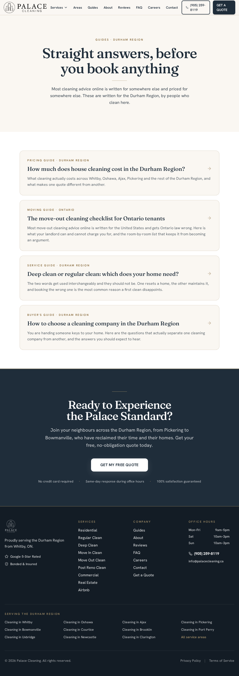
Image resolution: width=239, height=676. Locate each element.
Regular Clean (90, 537)
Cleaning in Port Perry (197, 629)
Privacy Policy (190, 660)
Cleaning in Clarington (138, 637)
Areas (77, 7)
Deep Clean (88, 545)
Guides (93, 7)
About (108, 7)
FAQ (139, 7)
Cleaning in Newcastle (79, 637)
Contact (172, 7)
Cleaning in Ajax (134, 622)
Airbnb (83, 590)
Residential (87, 530)
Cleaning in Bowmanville (23, 629)
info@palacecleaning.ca (206, 561)
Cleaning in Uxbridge (20, 637)
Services (56, 7)
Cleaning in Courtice (78, 629)
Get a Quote (143, 575)
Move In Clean (90, 552)
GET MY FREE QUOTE (119, 464)
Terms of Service (221, 660)
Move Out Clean (91, 560)
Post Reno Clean (92, 567)
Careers (154, 7)
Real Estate (88, 582)
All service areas (193, 637)
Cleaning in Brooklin (137, 629)
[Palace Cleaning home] (25, 7)
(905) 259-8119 (197, 7)
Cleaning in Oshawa (78, 622)
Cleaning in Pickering (196, 622)
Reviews (124, 7)
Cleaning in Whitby (18, 622)
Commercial (88, 575)
